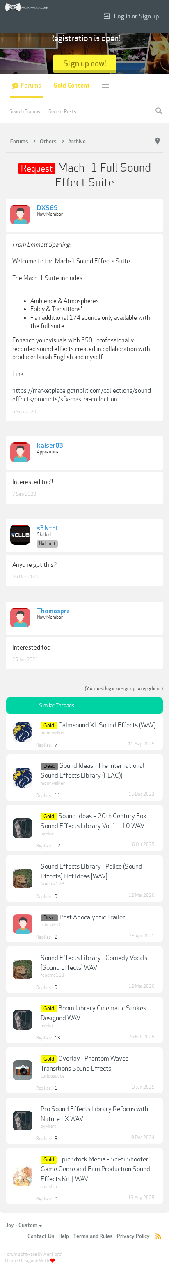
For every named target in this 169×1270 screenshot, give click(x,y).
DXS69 (47, 208)
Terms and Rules (93, 1236)
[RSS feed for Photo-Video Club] (158, 1236)
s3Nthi (47, 528)
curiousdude (53, 1076)
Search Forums (24, 111)
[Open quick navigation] (157, 141)
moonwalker (53, 733)
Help (64, 1236)
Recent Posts (62, 111)
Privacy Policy (133, 1236)
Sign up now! (84, 63)
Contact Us (41, 1236)
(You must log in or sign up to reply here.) (124, 688)
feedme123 (52, 884)
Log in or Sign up (136, 16)
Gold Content (71, 86)
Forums (31, 86)
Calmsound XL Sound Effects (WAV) (106, 725)
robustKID (50, 925)
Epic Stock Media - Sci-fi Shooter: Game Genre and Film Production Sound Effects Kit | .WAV (95, 1169)
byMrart (48, 833)
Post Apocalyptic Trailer (92, 917)
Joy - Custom (21, 1225)
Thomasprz (53, 611)
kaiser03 (50, 446)
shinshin (49, 1186)
